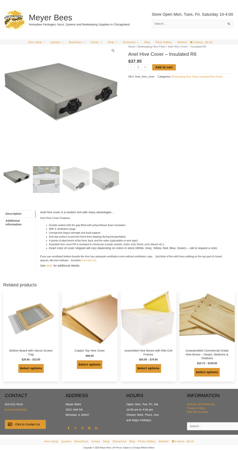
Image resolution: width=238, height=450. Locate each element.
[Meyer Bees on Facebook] (68, 428)
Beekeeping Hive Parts (151, 46)
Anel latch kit (88, 260)
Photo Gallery (147, 441)
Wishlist (164, 441)
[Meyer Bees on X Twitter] (75, 428)
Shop (106, 441)
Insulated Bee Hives (210, 76)
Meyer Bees (50, 17)
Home (131, 46)
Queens (66, 441)
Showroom (119, 441)
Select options (31, 368)
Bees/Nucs (81, 441)
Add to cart (164, 67)
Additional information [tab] (14, 222)
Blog (132, 441)
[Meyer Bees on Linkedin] (96, 428)
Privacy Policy (196, 408)
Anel (49, 265)
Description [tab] (14, 213)
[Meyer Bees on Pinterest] (89, 428)
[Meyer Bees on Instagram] (82, 428)
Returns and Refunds (201, 404)
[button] (43, 42)
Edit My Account (197, 412)
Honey (95, 441)
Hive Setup (51, 441)
